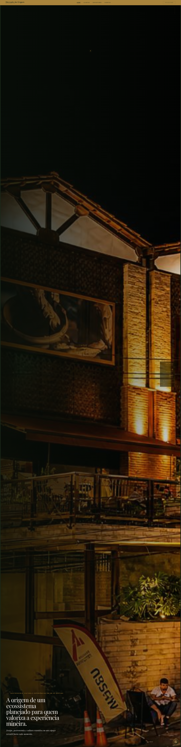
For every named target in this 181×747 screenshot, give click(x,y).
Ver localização (167, 384)
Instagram (168, 380)
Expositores (97, 2)
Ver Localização (169, 2)
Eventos (108, 2)
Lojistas (87, 2)
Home (78, 2)
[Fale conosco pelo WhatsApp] (176, 742)
